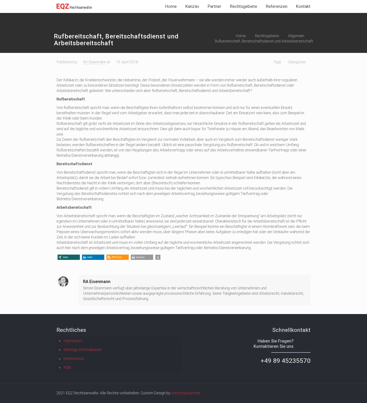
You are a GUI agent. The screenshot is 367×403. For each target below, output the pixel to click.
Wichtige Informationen (82, 349)
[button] (69, 257)
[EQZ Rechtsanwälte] (74, 6)
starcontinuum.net (185, 393)
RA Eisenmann (94, 62)
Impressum (73, 340)
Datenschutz (74, 358)
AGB (67, 367)
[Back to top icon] (346, 394)
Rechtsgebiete (267, 36)
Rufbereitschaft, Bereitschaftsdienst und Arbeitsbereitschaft (264, 41)
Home (241, 36)
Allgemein (296, 36)
